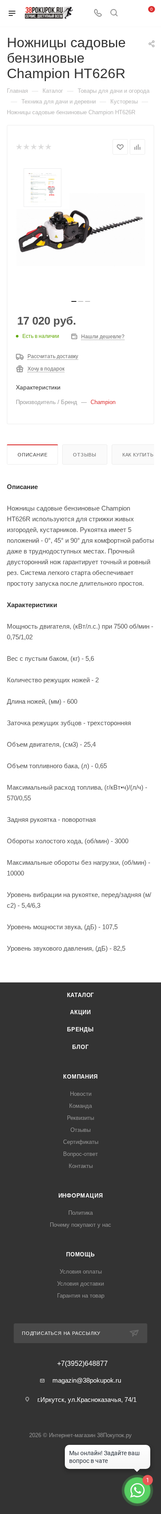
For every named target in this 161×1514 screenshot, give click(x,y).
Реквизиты (80, 1118)
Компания (80, 1076)
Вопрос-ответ (80, 1154)
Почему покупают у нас (80, 1225)
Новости (80, 1094)
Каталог (80, 995)
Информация (80, 1195)
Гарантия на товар (80, 1295)
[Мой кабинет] (130, 13)
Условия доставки (80, 1283)
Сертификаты (80, 1142)
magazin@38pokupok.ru (86, 1380)
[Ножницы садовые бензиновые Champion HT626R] (80, 229)
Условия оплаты (81, 1271)
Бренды (80, 1029)
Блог (80, 1047)
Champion (103, 402)
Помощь (80, 1254)
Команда (80, 1106)
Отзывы (85, 454)
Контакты (81, 1166)
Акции (80, 1012)
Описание (32, 454)
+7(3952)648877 (82, 1363)
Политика (80, 1213)
